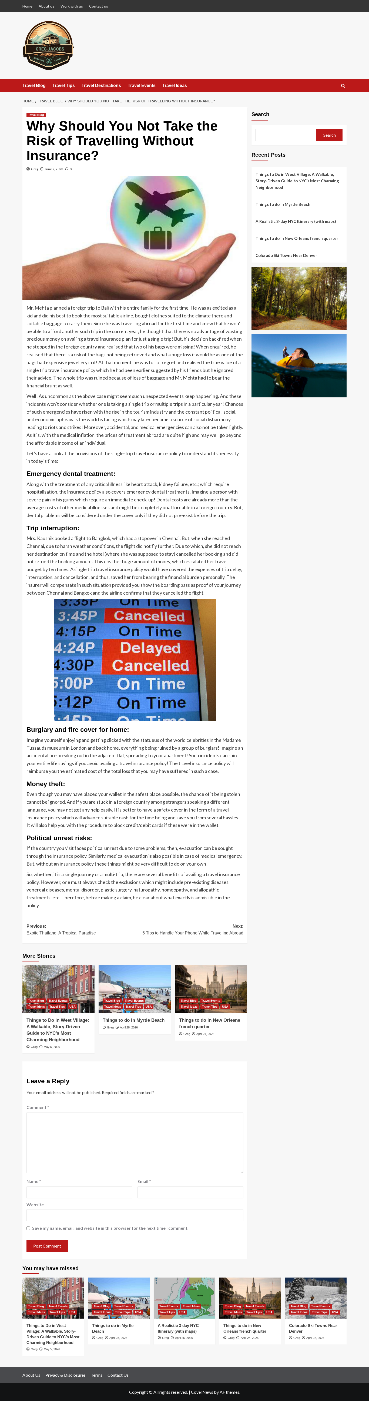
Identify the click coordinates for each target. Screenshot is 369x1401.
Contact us (98, 6)
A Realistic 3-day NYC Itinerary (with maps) (296, 221)
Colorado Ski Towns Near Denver (286, 255)
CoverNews (202, 1392)
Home (27, 6)
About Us (31, 1374)
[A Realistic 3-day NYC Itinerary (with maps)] (184, 1298)
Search (260, 114)
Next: (192, 930)
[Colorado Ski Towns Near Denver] (316, 1298)
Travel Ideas (174, 85)
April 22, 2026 (315, 1337)
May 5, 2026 (52, 1046)
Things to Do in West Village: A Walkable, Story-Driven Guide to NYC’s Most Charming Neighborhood (297, 181)
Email (144, 1181)
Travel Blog (34, 85)
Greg (34, 169)
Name (33, 1181)
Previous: (61, 930)
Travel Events (142, 85)
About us (46, 6)
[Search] (343, 86)
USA (72, 1006)
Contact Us (118, 1374)
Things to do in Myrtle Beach (134, 1020)
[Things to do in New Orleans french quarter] (211, 989)
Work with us (72, 6)
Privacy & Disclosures (65, 1374)
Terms (96, 1374)
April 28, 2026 (129, 1027)
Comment (37, 1107)
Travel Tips (63, 85)
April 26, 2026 (184, 1337)
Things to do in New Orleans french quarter (297, 238)
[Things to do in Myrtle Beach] (135, 989)
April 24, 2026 (205, 1033)
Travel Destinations (101, 85)
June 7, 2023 (54, 169)
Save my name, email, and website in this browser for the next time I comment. (110, 1228)
